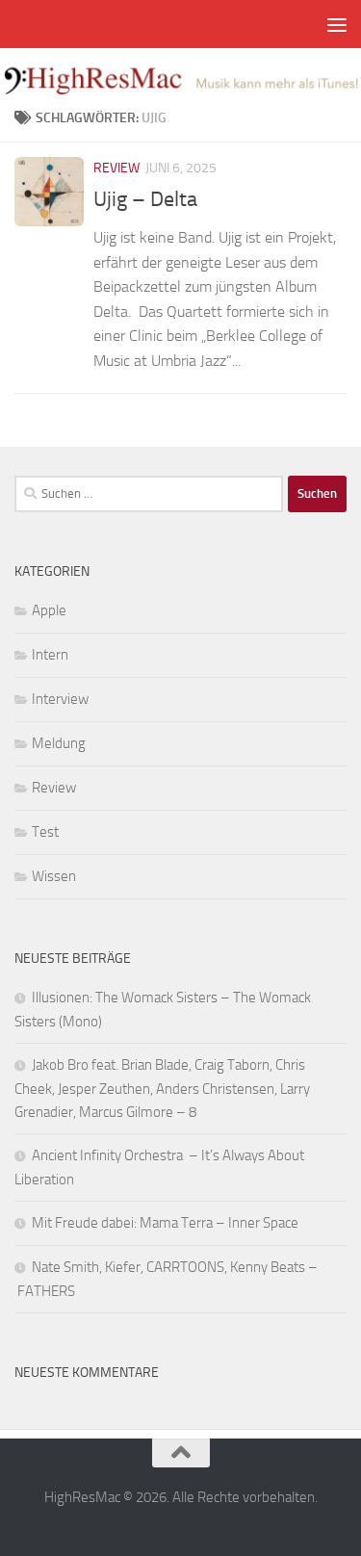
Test (45, 832)
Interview (60, 699)
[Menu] (337, 24)
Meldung (59, 743)
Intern (50, 654)
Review (116, 168)
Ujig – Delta (145, 199)
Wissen (54, 876)
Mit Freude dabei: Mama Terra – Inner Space (165, 1223)
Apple (49, 610)
